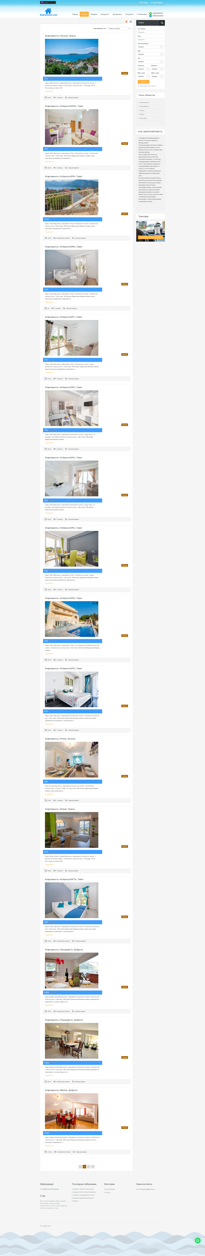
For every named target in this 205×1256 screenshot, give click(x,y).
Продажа (94, 14)
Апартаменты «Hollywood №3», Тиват (63, 387)
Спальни (141, 65)
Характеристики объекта (148, 86)
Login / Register (158, 2)
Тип (139, 58)
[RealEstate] (48, 13)
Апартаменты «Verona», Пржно (60, 36)
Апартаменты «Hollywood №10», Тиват (64, 879)
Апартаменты (144, 102)
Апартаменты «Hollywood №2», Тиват (63, 457)
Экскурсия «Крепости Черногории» (83, 1189)
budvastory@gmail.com (147, 1189)
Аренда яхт (105, 14)
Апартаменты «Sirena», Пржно (60, 809)
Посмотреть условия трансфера (150, 237)
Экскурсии (129, 14)
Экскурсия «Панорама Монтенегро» (84, 1195)
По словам (141, 29)
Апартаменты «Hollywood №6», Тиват (63, 528)
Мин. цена (141, 73)
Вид (139, 51)
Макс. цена (155, 73)
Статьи (107, 1192)
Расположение (143, 43)
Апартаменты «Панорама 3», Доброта (64, 949)
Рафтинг (75, 1201)
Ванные (154, 65)
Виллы (142, 110)
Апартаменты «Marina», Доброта (61, 1090)
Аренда (84, 14)
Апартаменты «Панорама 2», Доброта (64, 1020)
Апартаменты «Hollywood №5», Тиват (63, 668)
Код (139, 36)
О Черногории (142, 14)
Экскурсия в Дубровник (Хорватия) (83, 1198)
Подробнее (49, 91)
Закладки (145, 2)
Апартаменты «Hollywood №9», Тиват (63, 176)
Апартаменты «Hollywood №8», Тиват (63, 246)
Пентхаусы (143, 118)
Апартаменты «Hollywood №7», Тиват (63, 317)
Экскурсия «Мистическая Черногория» (84, 1192)
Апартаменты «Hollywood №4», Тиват (63, 598)
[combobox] (150, 47)
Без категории (110, 1189)
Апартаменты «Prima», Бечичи (60, 738)
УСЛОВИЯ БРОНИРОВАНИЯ (50, 1189)
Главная (75, 14)
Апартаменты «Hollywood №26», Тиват (64, 106)
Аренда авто (117, 14)
